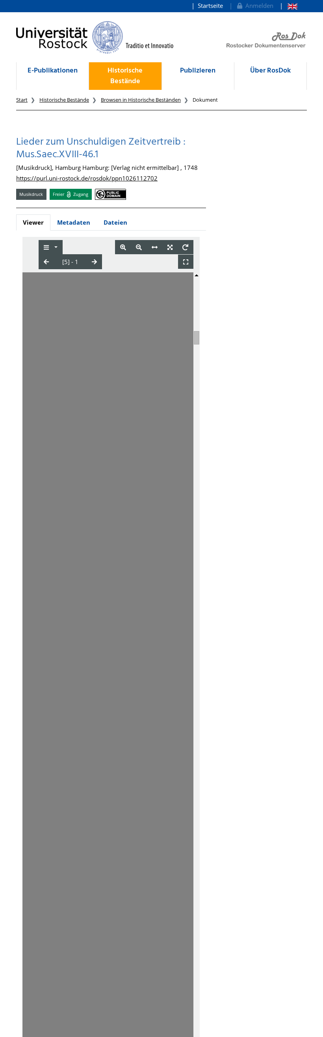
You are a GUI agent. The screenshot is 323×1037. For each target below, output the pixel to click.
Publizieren (197, 70)
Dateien (115, 222)
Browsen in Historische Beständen (141, 99)
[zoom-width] (155, 247)
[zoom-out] (139, 247)
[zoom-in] (123, 247)
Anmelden (257, 5)
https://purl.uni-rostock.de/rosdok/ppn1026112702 (87, 178)
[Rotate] (185, 247)
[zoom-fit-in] (170, 247)
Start (22, 99)
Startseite (210, 5)
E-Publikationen (53, 70)
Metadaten (73, 222)
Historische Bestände (125, 76)
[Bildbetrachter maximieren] (185, 262)
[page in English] (289, 5)
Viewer (33, 222)
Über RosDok (270, 70)
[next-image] (94, 261)
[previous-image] (46, 261)
